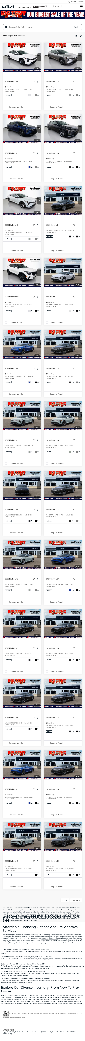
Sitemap (24, 1032)
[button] (39, 57)
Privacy (29, 1032)
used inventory (6, 997)
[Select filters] (76, 35)
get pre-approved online (49, 939)
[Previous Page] (63, 900)
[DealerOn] (8, 1029)
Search (76, 27)
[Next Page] (67, 900)
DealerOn (18, 1032)
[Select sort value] (80, 36)
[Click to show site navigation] (81, 6)
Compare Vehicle (16, 107)
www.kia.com (16, 1034)
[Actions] (37, 82)
